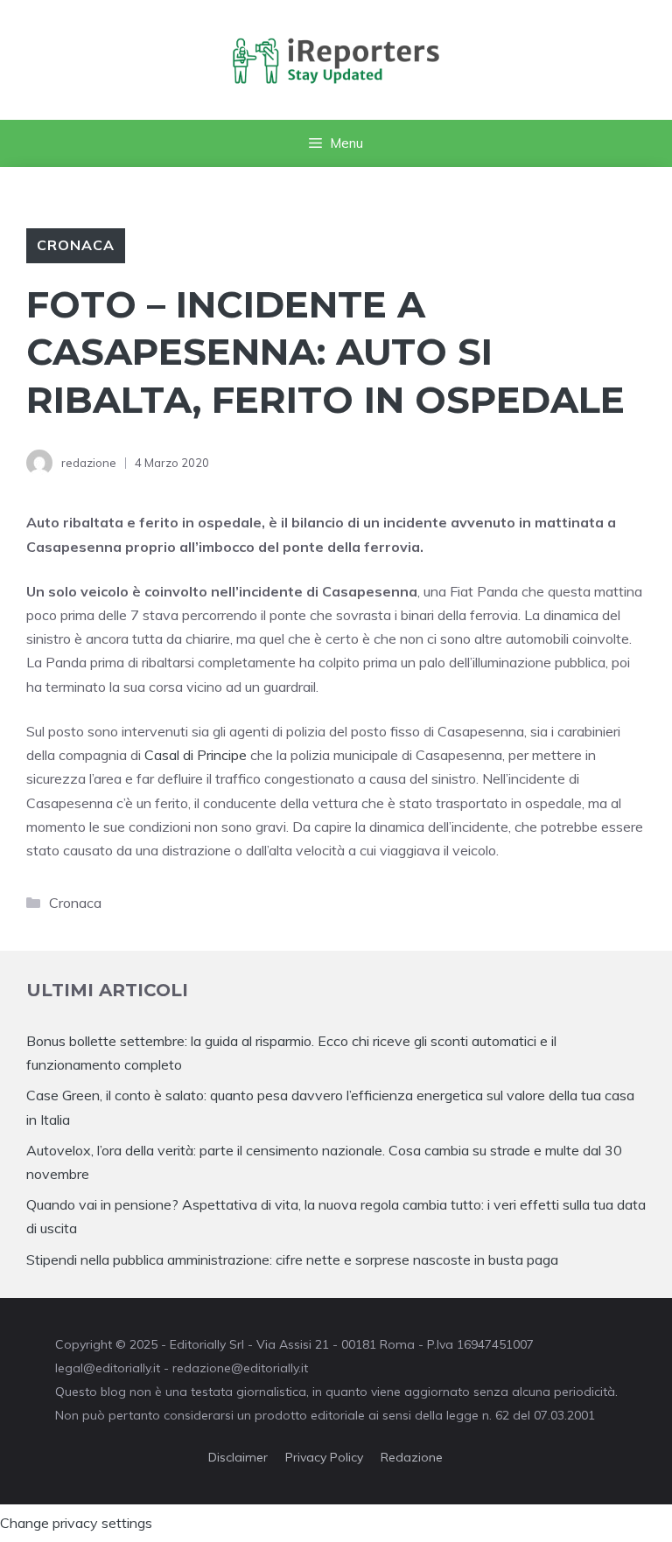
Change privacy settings (76, 1523)
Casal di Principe (194, 755)
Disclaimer (238, 1457)
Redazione (412, 1457)
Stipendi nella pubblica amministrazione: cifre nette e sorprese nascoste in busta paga (292, 1259)
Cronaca (76, 245)
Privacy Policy (324, 1457)
